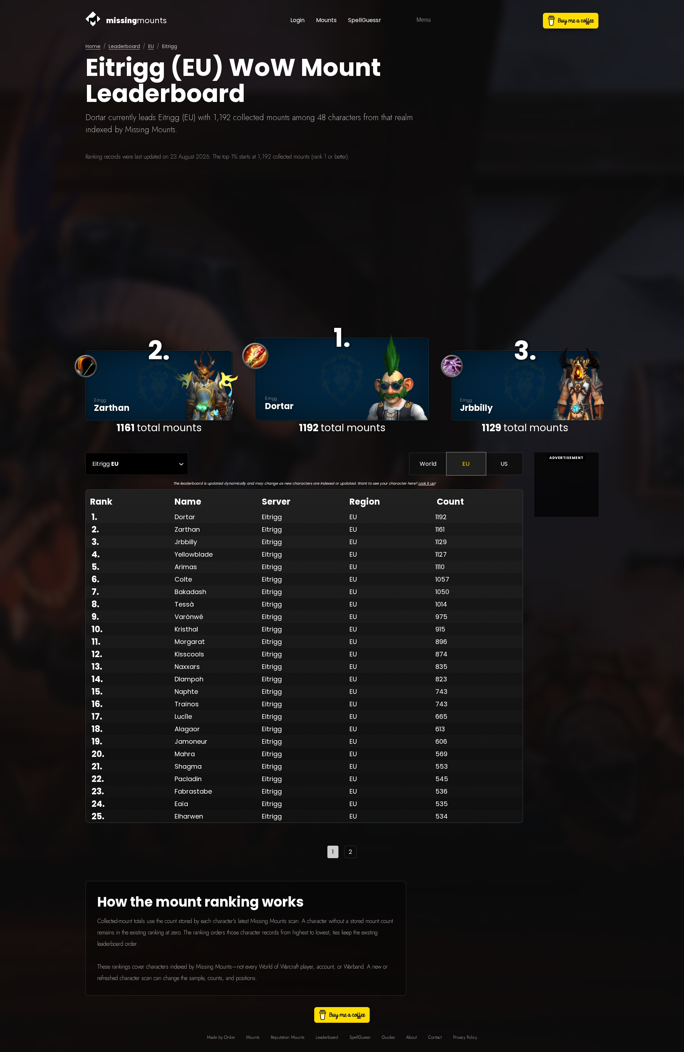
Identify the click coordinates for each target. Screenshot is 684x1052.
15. (97, 691)
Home (93, 46)
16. (97, 704)
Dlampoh (189, 679)
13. (97, 666)
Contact (435, 1037)
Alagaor (187, 728)
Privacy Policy (465, 1037)
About (411, 1037)
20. (98, 754)
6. (95, 579)
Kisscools (189, 654)
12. (97, 654)
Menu (423, 20)
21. (97, 766)
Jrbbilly (186, 541)
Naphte (186, 691)
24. (98, 804)
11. (96, 642)
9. (95, 617)
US (504, 464)
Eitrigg (272, 516)
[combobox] (92, 463)
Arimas (186, 566)
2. (95, 529)
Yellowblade (194, 554)
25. (98, 816)
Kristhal (186, 629)
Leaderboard (124, 46)
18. (97, 729)
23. (98, 791)
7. (95, 592)
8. (95, 604)
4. (96, 554)
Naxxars (187, 666)
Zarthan (187, 529)
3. (95, 542)
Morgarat (190, 641)
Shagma (188, 766)
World (428, 464)
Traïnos (187, 704)
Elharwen (189, 816)
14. (97, 679)
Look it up (426, 483)
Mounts (326, 20)
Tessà (184, 604)
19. (97, 741)
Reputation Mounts (287, 1037)
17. (97, 716)
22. (98, 779)
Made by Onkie (221, 1037)
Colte (183, 579)
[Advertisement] (342, 239)
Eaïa (181, 803)
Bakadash (190, 591)
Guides (388, 1037)
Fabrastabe (193, 791)
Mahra (185, 753)
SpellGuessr (364, 20)
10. (97, 629)
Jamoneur (191, 741)
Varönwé (189, 616)
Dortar (185, 516)
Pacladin (188, 778)
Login (297, 20)
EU (151, 46)
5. (95, 567)
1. (94, 517)
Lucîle (183, 716)
